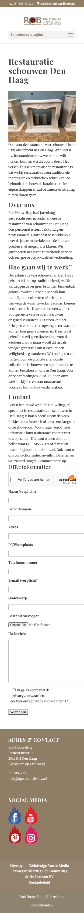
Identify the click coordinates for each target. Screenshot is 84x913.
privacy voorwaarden (47, 701)
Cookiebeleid (39, 882)
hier (52, 376)
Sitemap (16, 866)
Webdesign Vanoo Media (49, 866)
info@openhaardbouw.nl (35, 450)
